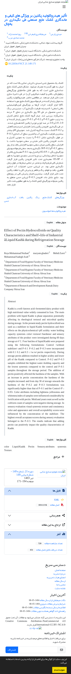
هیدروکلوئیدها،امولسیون (53, 211)
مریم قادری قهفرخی (37, 34)
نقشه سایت (60, 588)
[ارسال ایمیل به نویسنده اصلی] (27, 33)
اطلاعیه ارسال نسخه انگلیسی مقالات (49, 607)
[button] (58, 663)
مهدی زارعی (56, 34)
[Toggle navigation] (36, 6)
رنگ (37, 197)
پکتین (29, 197)
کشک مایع (47, 197)
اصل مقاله (49, 505)
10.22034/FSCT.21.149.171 (22, 63)
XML (57, 500)
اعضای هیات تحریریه (56, 577)
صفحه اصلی (60, 570)
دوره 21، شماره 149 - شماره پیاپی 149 (22, 473)
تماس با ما (60, 584)
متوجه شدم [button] (59, 670)
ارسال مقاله (60, 581)
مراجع (56, 456)
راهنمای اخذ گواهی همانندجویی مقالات (48, 611)
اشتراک (12, 649)
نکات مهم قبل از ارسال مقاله (52, 600)
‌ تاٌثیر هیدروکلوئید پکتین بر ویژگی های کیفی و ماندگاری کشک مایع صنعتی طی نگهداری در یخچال (35, 19)
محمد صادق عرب (16, 37)
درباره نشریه (59, 573)
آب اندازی (11, 197)
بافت (21, 197)
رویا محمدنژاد (14, 34)
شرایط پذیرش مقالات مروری (52, 603)
